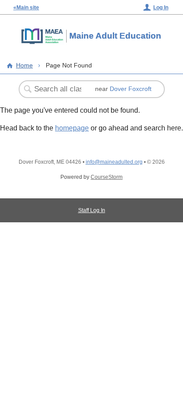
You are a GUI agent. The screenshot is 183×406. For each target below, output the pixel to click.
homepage (72, 128)
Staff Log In (91, 210)
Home (24, 65)
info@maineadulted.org (114, 162)
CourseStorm (107, 177)
